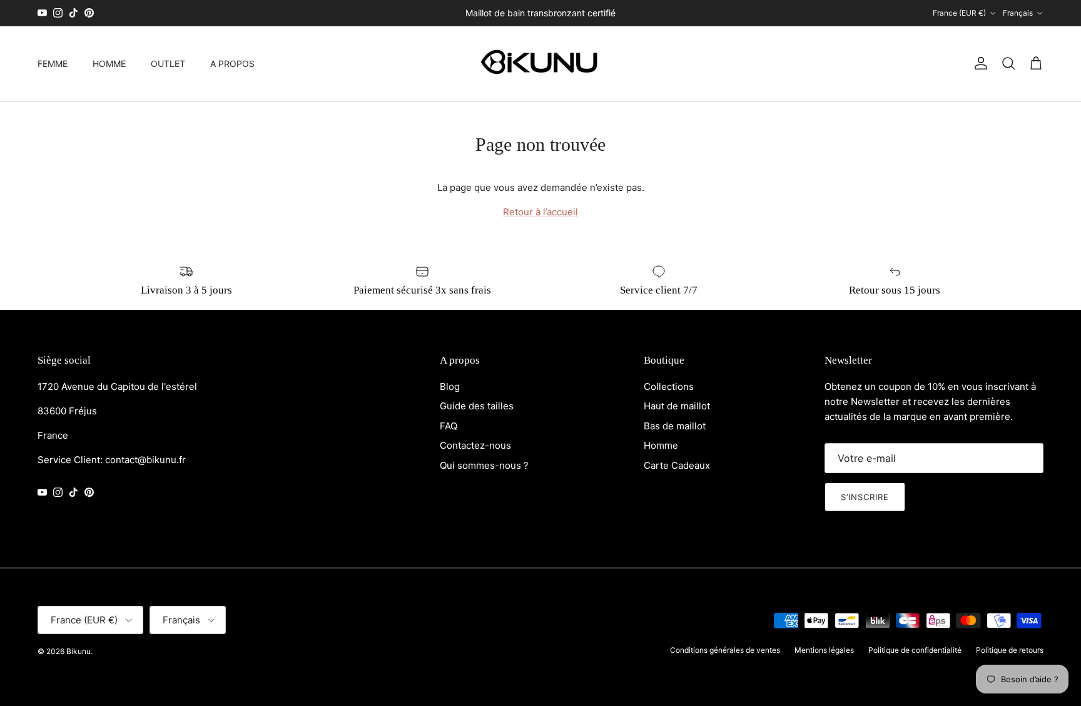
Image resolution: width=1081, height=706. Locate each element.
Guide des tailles (477, 406)
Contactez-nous (475, 445)
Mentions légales (824, 650)
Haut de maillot (677, 406)
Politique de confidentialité (915, 650)
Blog (450, 386)
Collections (669, 386)
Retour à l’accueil (540, 212)
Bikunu (78, 651)
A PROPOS (232, 63)
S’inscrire (865, 497)
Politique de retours (1009, 650)
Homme (661, 445)
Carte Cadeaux (677, 465)
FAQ (448, 426)
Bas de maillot (675, 426)
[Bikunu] (540, 64)
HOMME (109, 63)
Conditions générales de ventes (725, 650)
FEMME (53, 63)
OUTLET (168, 63)
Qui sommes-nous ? (484, 465)
